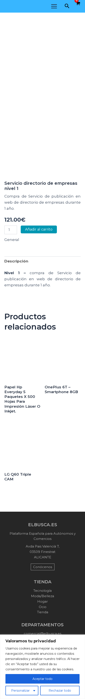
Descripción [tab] (16, 261)
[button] (67, 6)
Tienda (42, 612)
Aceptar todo (42, 679)
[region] (42, 667)
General (11, 239)
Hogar (42, 601)
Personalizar (20, 690)
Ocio (42, 607)
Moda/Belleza (42, 596)
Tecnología (42, 591)
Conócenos (42, 567)
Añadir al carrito (39, 229)
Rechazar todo (60, 690)
